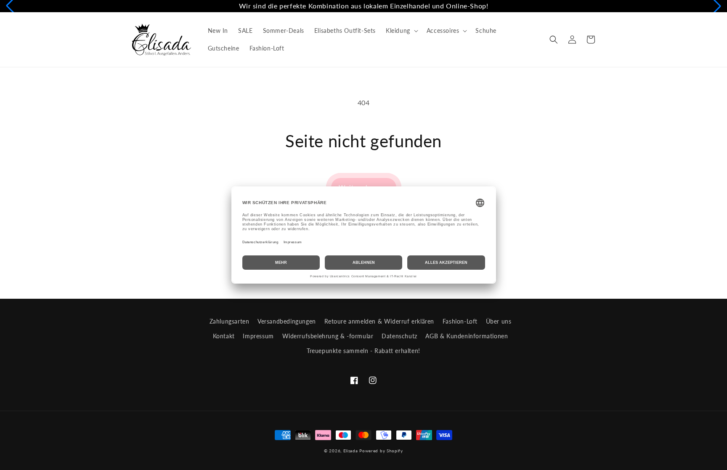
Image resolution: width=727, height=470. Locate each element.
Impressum (258, 336)
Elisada (351, 450)
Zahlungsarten (229, 321)
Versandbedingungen (286, 321)
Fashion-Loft (460, 321)
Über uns (499, 321)
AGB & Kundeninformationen (466, 336)
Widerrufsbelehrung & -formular (328, 336)
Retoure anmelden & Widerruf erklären (379, 321)
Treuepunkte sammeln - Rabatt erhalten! (363, 350)
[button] (401, 31)
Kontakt (224, 336)
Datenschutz (399, 336)
